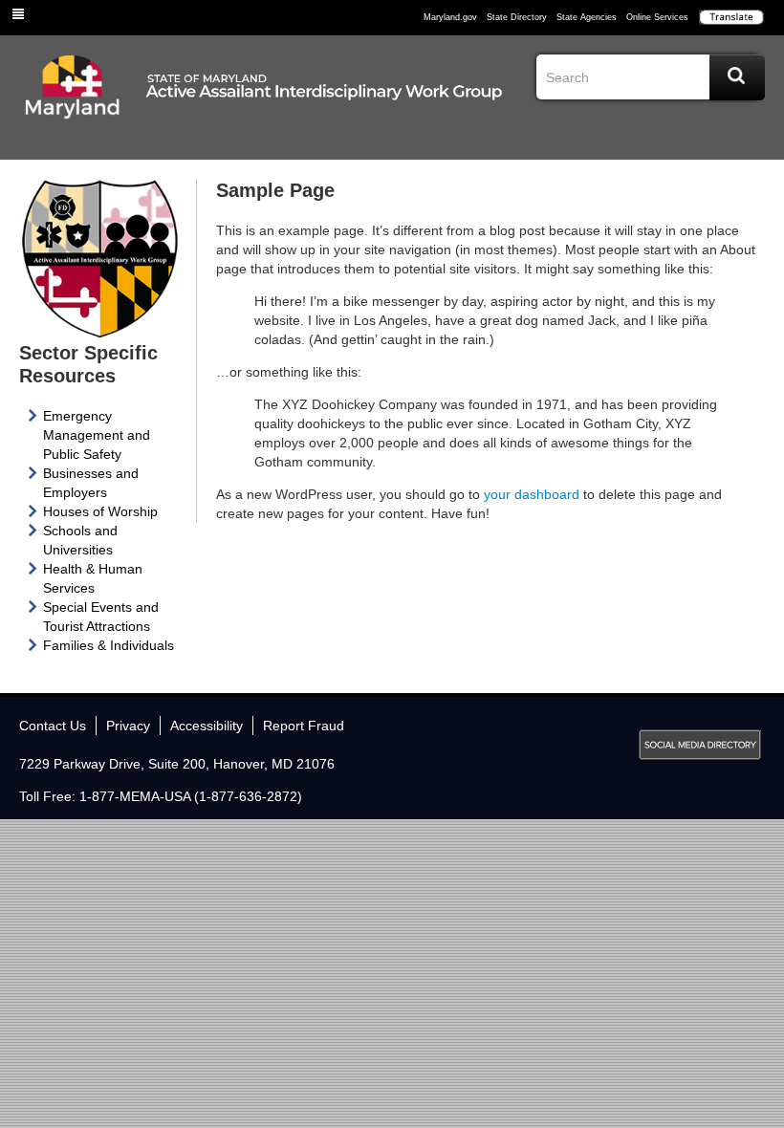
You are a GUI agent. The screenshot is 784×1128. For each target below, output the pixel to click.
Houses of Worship (100, 511)
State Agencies (586, 17)
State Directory (517, 17)
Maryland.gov (450, 17)
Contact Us (52, 725)
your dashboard (531, 494)
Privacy (128, 725)
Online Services (657, 17)
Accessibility (206, 725)
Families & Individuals (108, 645)
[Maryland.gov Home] (72, 102)
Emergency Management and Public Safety (96, 435)
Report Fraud (303, 725)
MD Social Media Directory (700, 744)
